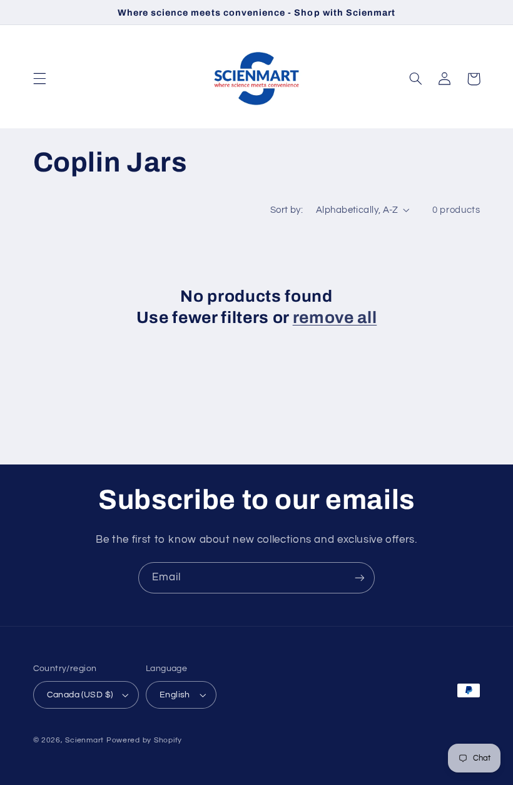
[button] (39, 78)
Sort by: (286, 210)
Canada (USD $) (80, 694)
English (175, 694)
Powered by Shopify (144, 740)
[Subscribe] (359, 577)
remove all (335, 318)
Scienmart (84, 740)
